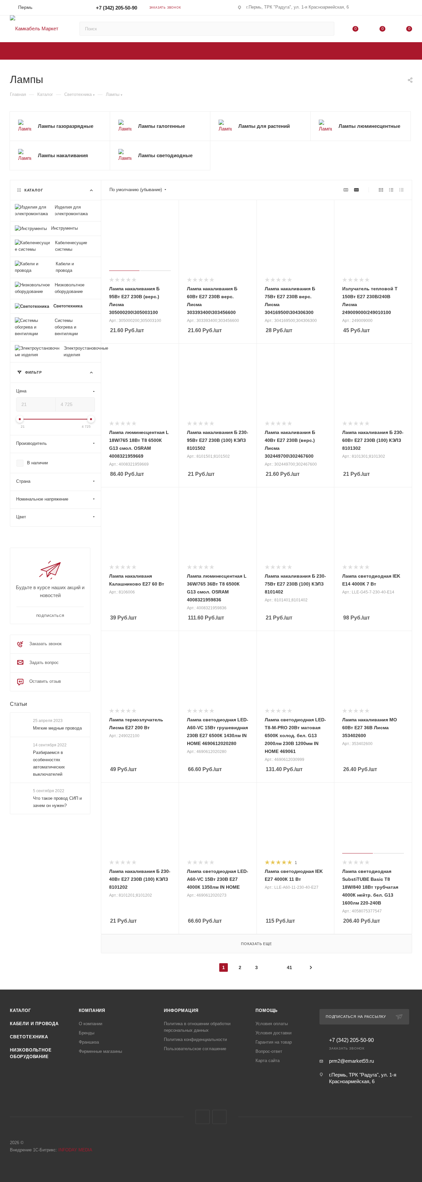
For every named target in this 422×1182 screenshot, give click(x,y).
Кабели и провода (34, 1023)
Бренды (86, 1032)
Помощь (267, 1010)
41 (289, 967)
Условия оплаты (272, 1023)
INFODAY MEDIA (75, 1149)
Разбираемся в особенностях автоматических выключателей (49, 763)
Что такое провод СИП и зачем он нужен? (57, 802)
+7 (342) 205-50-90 (116, 8)
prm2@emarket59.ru (351, 1061)
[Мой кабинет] (409, 9)
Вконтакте (203, 1117)
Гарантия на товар (274, 1042)
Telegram (219, 1117)
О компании (90, 1023)
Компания (92, 1010)
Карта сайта (268, 1060)
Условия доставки (273, 1032)
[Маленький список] (345, 190)
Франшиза (89, 1042)
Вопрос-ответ (269, 1051)
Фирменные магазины (100, 1051)
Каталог (20, 1010)
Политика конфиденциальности (195, 1039)
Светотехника (29, 1036)
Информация (181, 1010)
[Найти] (326, 29)
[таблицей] (401, 190)
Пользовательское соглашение (195, 1048)
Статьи (18, 704)
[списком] (391, 190)
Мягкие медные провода (57, 728)
